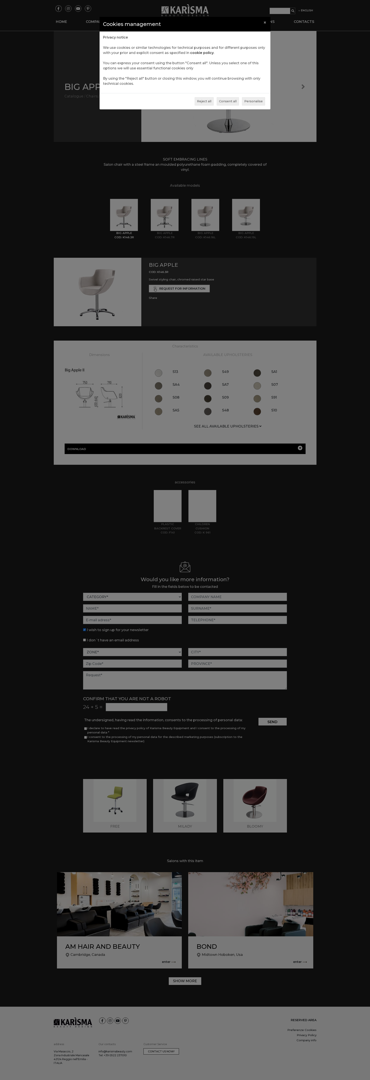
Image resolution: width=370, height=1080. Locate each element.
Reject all (204, 101)
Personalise (253, 101)
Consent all (228, 101)
